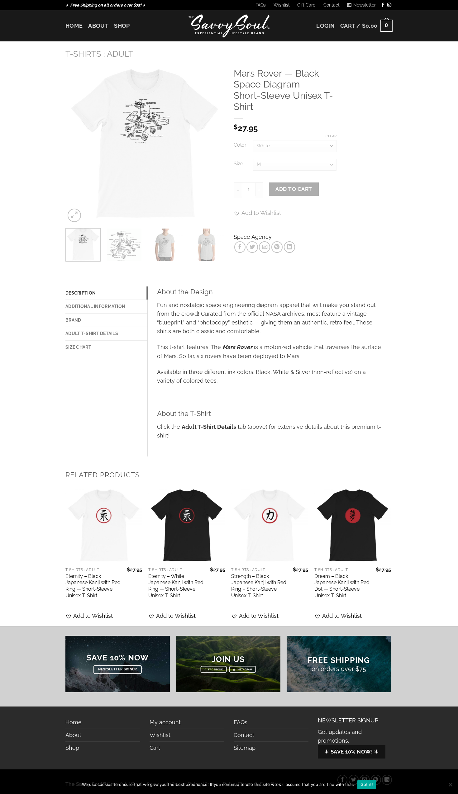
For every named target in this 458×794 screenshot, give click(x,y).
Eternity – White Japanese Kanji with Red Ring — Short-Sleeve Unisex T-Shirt (175, 585)
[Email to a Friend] (264, 247)
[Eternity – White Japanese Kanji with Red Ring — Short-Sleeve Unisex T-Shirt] (186, 525)
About (98, 25)
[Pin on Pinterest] (277, 247)
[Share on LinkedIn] (289, 247)
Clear (331, 136)
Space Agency (253, 237)
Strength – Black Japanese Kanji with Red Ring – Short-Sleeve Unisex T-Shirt (258, 585)
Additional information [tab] (95, 306)
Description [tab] (80, 293)
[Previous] (76, 144)
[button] (89, 616)
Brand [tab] (73, 320)
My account (165, 722)
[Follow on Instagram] (389, 5)
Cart (155, 747)
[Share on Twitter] (252, 247)
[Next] (213, 144)
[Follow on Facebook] (383, 5)
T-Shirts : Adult (99, 54)
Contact (331, 4)
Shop (122, 25)
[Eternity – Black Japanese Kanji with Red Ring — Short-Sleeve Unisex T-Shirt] (103, 525)
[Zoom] (74, 215)
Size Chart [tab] (78, 347)
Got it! (366, 784)
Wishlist (282, 4)
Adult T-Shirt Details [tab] (91, 333)
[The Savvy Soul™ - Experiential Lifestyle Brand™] (229, 25)
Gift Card (306, 4)
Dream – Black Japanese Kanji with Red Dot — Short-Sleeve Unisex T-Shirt (342, 585)
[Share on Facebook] (240, 247)
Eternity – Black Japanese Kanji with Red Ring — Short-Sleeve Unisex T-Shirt (93, 585)
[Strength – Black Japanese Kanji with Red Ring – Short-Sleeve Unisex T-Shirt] (269, 525)
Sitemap (244, 747)
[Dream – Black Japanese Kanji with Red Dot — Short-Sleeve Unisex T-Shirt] (352, 525)
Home (74, 25)
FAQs (260, 4)
